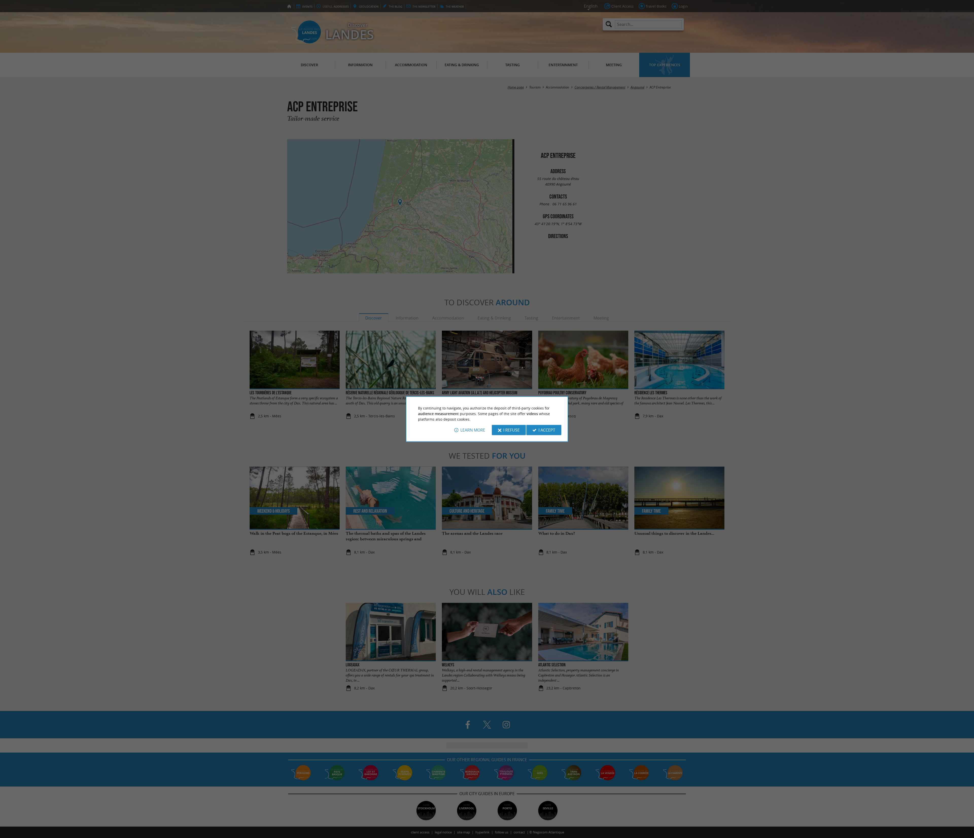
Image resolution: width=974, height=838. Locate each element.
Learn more (472, 430)
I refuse (511, 430)
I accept (546, 430)
